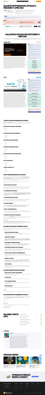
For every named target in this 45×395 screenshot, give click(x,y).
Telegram (38, 384)
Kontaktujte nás (16, 385)
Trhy (20, 385)
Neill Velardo (12, 333)
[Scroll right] (40, 355)
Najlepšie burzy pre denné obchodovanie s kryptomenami (9, 366)
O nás (15, 384)
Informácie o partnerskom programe (11, 18)
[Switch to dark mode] (33, 1)
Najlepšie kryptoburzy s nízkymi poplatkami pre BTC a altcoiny (21, 366)
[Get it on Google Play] (7, 385)
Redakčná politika (6, 18)
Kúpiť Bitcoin (27, 387)
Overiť (37, 387)
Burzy (32, 384)
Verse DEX (27, 388)
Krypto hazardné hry (33, 385)
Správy (21, 384)
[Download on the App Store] (7, 387)
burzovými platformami (25, 176)
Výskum (21, 387)
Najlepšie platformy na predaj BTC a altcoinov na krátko (34, 366)
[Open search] (35, 1)
